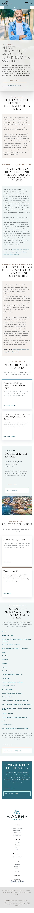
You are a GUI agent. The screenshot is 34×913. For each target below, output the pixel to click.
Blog (17, 849)
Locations (17, 842)
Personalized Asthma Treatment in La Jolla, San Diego (14, 385)
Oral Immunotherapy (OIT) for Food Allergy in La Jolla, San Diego (16, 417)
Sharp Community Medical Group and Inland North (16, 704)
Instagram (17, 864)
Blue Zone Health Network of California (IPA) (15, 648)
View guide (7, 593)
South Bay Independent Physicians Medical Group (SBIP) (16, 709)
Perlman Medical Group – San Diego (12, 682)
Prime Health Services (8, 686)
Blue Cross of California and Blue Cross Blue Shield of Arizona (16, 640)
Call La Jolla (8, 745)
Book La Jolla (14, 80)
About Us (17, 845)
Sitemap (28, 890)
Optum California (7, 671)
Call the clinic (12, 484)
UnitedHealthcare (7, 725)
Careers (17, 847)
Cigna (3, 652)
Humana (4, 663)
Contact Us (17, 876)
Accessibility (14, 892)
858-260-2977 (10, 467)
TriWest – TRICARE (7, 713)
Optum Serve (6, 678)
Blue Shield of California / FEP (10, 645)
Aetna (3, 632)
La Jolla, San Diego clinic (14, 540)
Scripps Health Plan (7, 697)
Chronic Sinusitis (17, 835)
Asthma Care (17, 833)
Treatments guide (11, 571)
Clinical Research (17, 857)
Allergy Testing (17, 830)
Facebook (17, 867)
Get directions (12, 490)
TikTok (17, 869)
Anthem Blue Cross (7, 635)
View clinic (7, 562)
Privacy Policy (6, 892)
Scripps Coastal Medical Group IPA (12, 693)
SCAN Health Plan (7, 689)
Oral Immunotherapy (17, 828)
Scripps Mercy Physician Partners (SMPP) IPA (15, 700)
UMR (3, 721)
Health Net (5, 659)
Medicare (4, 667)
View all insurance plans (12, 751)
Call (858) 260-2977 (14, 85)
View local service (9, 405)
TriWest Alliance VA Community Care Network (15, 717)
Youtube (17, 871)
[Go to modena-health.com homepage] (9, 3)
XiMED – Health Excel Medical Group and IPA (15, 728)
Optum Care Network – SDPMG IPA (12, 674)
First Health (5, 656)
